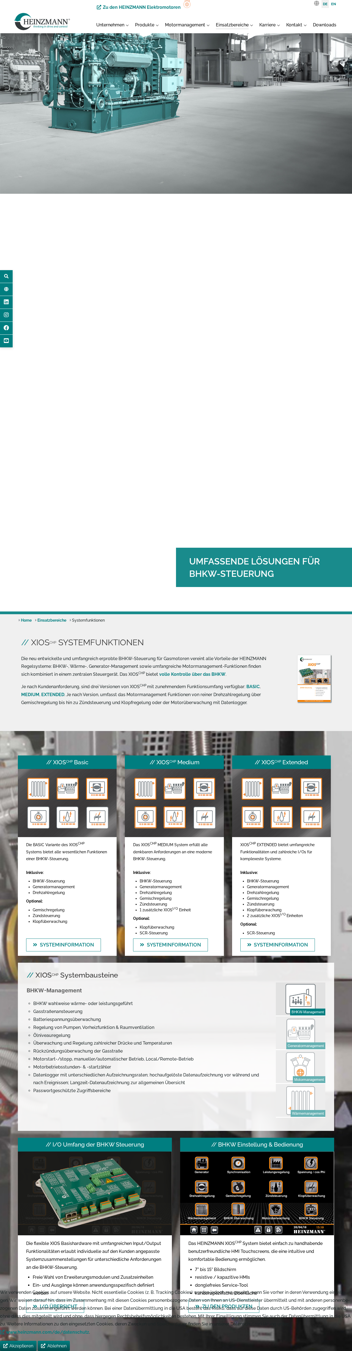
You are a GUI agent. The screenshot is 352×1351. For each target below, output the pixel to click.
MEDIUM (30, 694)
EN (333, 4)
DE (325, 4)
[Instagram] (6, 315)
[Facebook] (6, 328)
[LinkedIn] (6, 302)
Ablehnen (57, 1346)
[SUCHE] (6, 276)
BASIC (253, 686)
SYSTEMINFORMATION (67, 945)
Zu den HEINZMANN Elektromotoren (142, 7)
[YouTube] (6, 341)
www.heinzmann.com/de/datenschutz (47, 1332)
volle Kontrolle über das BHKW (192, 674)
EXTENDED (52, 694)
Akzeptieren (21, 1346)
